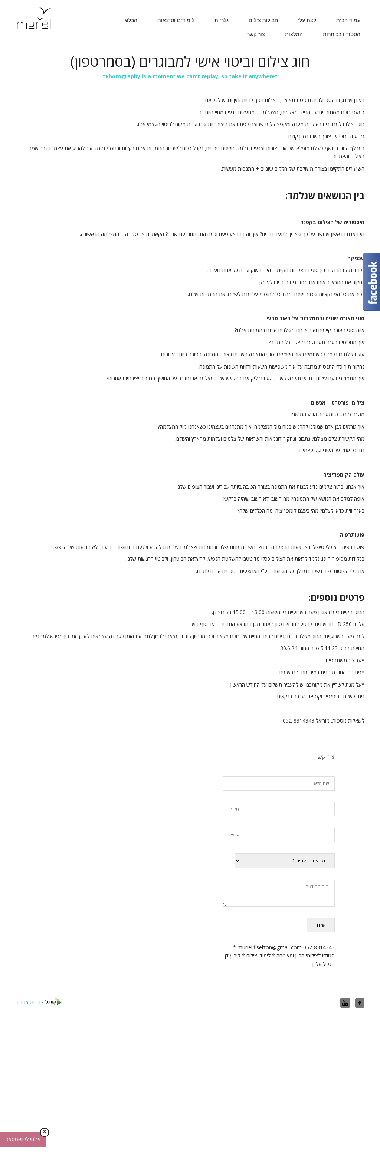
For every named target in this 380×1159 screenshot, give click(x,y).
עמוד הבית (348, 20)
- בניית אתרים (30, 1001)
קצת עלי (307, 20)
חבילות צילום (263, 20)
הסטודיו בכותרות (341, 34)
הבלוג (131, 20)
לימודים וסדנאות (175, 20)
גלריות (221, 20)
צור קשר (256, 34)
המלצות (294, 34)
